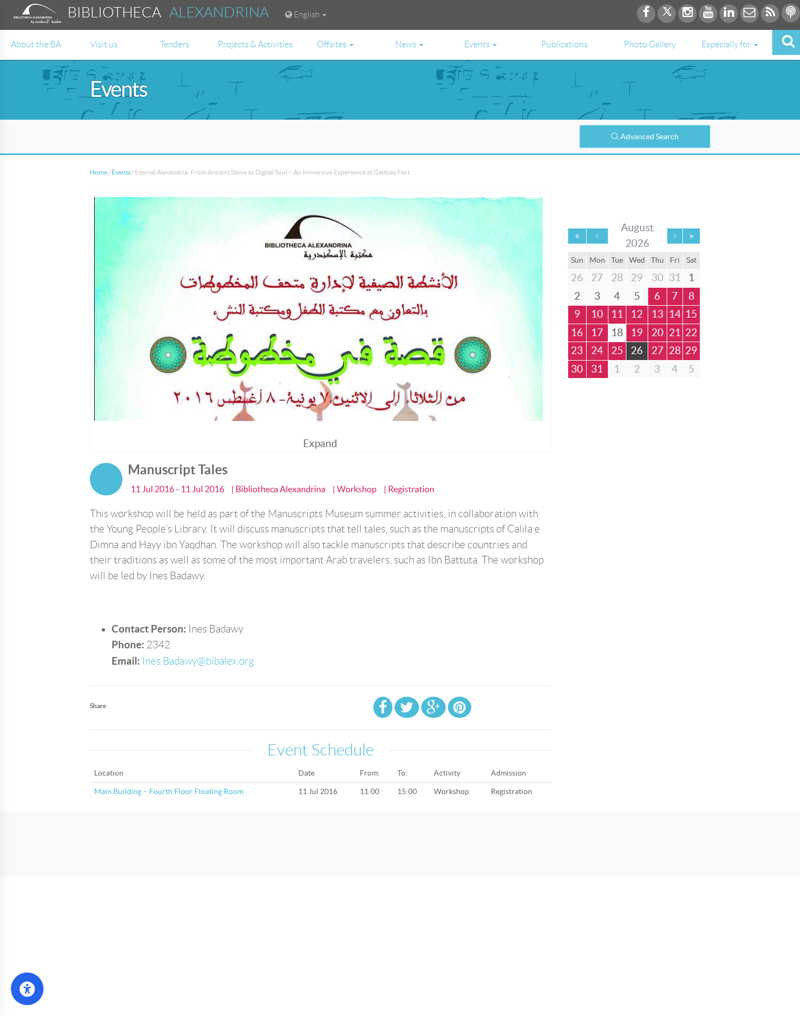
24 (597, 350)
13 (657, 314)
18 (617, 332)
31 (597, 369)
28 (675, 350)
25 (617, 350)
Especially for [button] (727, 44)
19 (637, 332)
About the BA (36, 44)
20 (657, 332)
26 (637, 350)
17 (597, 332)
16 (577, 332)
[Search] (786, 42)
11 (617, 314)
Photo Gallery (650, 44)
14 (675, 314)
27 (657, 350)
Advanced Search (649, 136)
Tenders (174, 44)
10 (597, 314)
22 (691, 332)
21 (675, 332)
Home (98, 172)
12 (637, 314)
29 (691, 350)
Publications (564, 44)
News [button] (406, 44)
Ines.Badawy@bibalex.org (198, 661)
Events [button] (477, 44)
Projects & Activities (255, 44)
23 (577, 350)
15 (691, 314)
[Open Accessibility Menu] (27, 988)
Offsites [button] (332, 44)
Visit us (104, 44)
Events (121, 172)
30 (577, 369)
